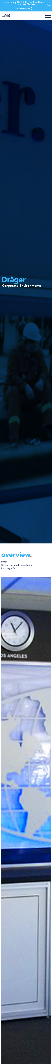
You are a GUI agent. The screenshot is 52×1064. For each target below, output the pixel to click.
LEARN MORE (24, 9)
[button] (48, 16)
